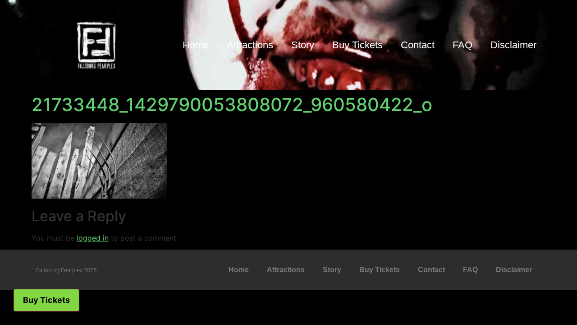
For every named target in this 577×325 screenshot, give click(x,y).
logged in (93, 237)
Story (302, 45)
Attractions (250, 45)
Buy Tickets (357, 45)
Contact (418, 45)
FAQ (462, 45)
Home (196, 45)
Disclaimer (513, 45)
